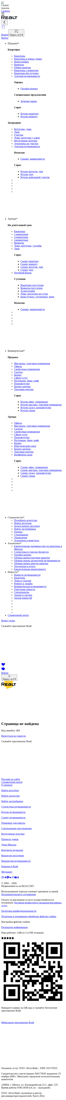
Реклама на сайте (10, 779)
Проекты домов (9, 839)
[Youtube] (15, 877)
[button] (33, 14)
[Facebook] (13, 877)
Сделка (8, 620)
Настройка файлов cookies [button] (15, 921)
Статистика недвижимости (16, 806)
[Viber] (8, 877)
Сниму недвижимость (13, 817)
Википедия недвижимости (16, 861)
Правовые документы (13, 823)
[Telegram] (5, 877)
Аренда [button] (12, 218)
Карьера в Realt (9, 866)
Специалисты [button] (15, 517)
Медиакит (6, 871)
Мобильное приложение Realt (17, 1022)
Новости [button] (12, 572)
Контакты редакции (12, 850)
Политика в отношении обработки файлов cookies (28, 916)
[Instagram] (2, 877)
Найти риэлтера (10, 790)
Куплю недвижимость (13, 812)
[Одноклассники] (18, 877)
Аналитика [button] (14, 543)
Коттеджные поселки (13, 833)
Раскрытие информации (14, 927)
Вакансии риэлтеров (12, 855)
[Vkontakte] (10, 877)
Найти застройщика (12, 801)
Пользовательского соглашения (18, 894)
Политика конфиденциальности (18, 911)
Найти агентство (10, 795)
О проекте (6, 785)
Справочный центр (18, 615)
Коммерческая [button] (15, 350)
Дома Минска (8, 844)
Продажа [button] (12, 43)
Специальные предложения (16, 828)
